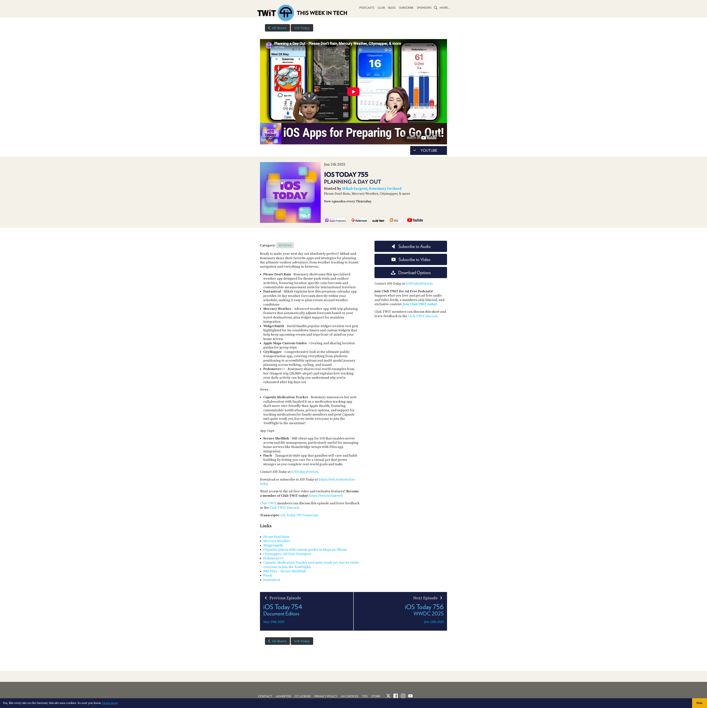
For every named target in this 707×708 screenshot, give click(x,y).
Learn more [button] (110, 703)
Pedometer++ (273, 558)
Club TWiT (268, 503)
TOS (364, 696)
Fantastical (271, 580)
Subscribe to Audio (414, 246)
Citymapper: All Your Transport (287, 554)
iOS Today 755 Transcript (299, 515)
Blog (392, 7)
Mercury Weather (276, 541)
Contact (265, 696)
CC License (303, 696)
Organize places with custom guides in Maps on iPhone (305, 550)
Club (381, 7)
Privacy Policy (325, 696)
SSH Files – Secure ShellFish (284, 571)
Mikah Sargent (354, 188)
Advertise (283, 696)
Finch (267, 575)
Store (375, 696)
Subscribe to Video (414, 259)
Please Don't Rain (276, 537)
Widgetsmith (273, 545)
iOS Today (301, 28)
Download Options (414, 272)
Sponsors (424, 7)
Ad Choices (349, 696)
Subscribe (406, 7)
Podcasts (366, 7)
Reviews (285, 245)
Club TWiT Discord (284, 508)
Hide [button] (700, 703)
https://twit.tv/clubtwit (326, 496)
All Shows (279, 28)
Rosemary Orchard (385, 188)
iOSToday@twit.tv (304, 472)
